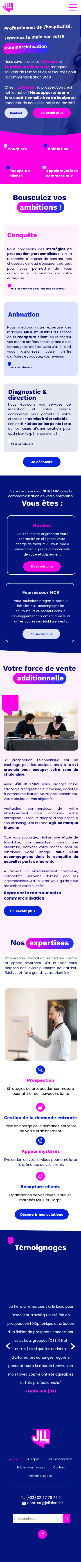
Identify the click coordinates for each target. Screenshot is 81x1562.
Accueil (14, 1463)
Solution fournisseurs (30, 1472)
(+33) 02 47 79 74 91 (44, 1502)
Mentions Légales (40, 1480)
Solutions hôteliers (59, 1463)
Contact (59, 1472)
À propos (33, 1463)
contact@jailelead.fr (45, 1507)
